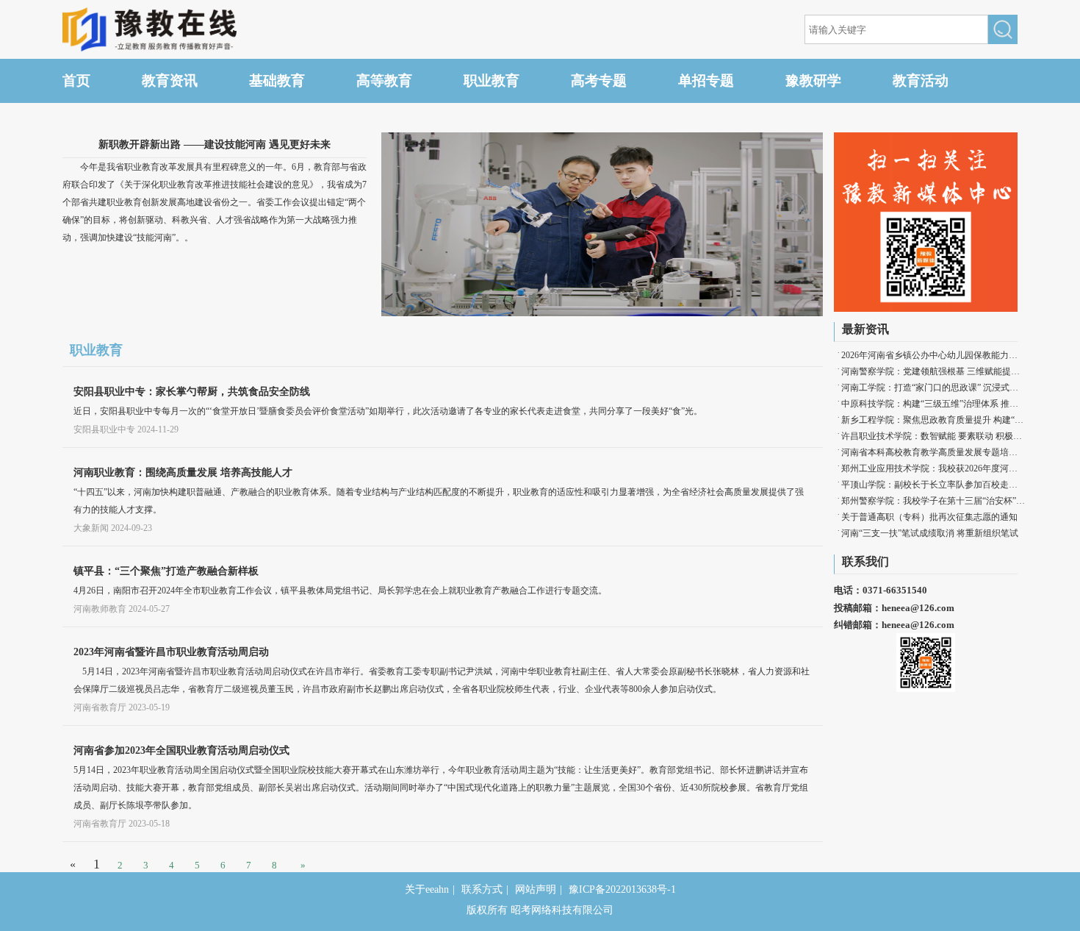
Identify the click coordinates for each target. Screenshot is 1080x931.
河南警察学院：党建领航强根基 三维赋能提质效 (933, 371)
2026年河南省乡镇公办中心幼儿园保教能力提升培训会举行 (933, 355)
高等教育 (384, 80)
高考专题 (599, 80)
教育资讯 (170, 80)
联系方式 (482, 889)
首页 (76, 80)
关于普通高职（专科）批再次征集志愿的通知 (929, 517)
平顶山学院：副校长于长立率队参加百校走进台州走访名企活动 (933, 484)
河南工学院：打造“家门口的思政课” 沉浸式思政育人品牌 (933, 387)
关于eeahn (427, 889)
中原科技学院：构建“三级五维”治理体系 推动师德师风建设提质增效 (933, 404)
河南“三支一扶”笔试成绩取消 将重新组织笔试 (929, 533)
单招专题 (706, 80)
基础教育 (277, 80)
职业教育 (491, 80)
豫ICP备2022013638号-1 (622, 889)
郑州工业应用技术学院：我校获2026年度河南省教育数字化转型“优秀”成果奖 (933, 468)
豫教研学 (813, 80)
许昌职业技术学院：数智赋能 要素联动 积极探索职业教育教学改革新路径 (933, 436)
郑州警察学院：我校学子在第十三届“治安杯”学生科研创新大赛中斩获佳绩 (933, 501)
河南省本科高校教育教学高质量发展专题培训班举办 (933, 452)
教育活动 (920, 80)
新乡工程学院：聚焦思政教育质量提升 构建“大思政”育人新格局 (933, 420)
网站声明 (535, 889)
